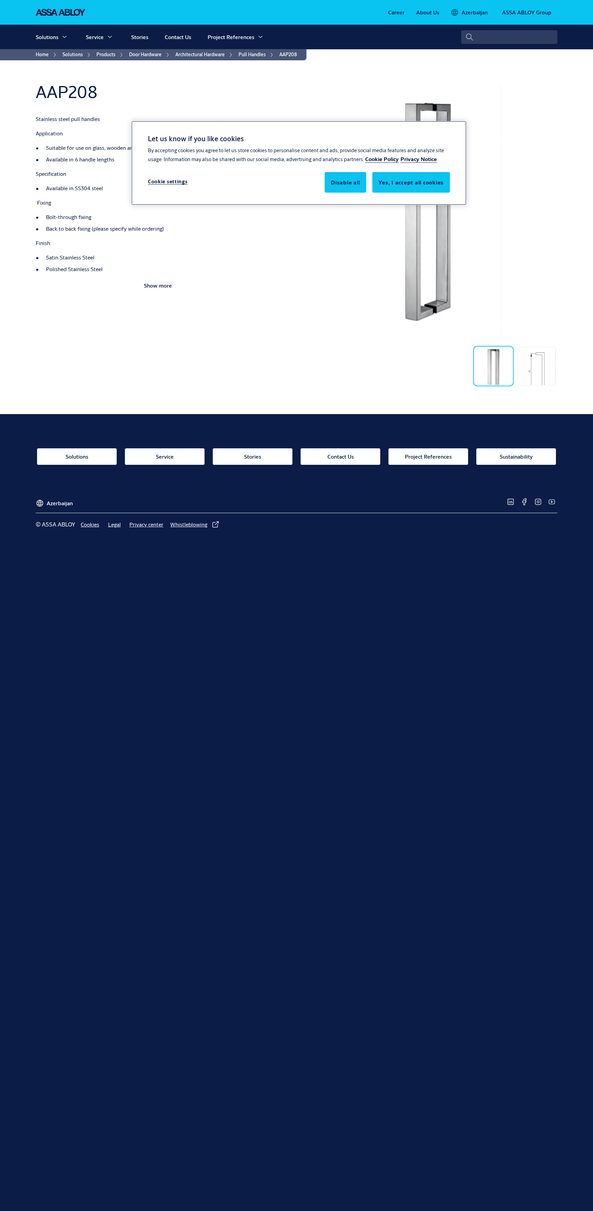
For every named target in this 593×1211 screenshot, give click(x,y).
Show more (158, 285)
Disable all (345, 182)
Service (95, 36)
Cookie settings (168, 182)
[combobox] (509, 37)
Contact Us (178, 36)
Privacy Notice (418, 159)
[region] (298, 163)
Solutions (47, 36)
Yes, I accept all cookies (411, 182)
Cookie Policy (382, 159)
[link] (396, 12)
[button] (64, 37)
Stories (139, 36)
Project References (231, 36)
